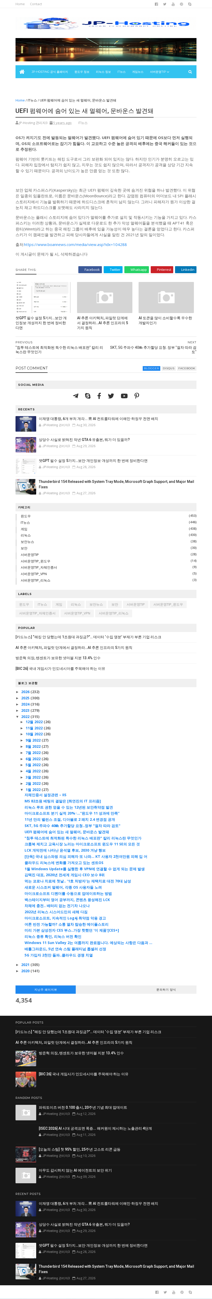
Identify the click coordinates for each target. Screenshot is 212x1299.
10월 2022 (35, 733)
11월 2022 (35, 727)
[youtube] (173, 4)
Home (20, 4)
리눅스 (26, 535)
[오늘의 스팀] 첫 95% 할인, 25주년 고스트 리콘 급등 (79, 1149)
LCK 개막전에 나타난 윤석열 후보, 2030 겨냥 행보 (65, 850)
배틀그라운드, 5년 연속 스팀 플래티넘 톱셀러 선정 (65, 948)
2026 (26, 691)
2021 (26, 964)
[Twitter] (112, 395)
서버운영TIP (30, 554)
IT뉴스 (121, 72)
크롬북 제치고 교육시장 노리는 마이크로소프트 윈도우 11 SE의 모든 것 (82, 843)
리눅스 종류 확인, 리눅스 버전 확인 (53, 936)
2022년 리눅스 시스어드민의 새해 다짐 (56, 911)
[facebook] (156, 4)
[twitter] (164, 4)
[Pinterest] (136, 395)
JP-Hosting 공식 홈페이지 (50, 72)
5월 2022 (34, 764)
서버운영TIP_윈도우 (35, 561)
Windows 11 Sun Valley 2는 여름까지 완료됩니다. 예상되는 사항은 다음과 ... (88, 942)
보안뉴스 (24, 84)
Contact (36, 4)
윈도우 (26, 516)
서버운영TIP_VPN (34, 573)
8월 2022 (34, 746)
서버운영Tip (158, 72)
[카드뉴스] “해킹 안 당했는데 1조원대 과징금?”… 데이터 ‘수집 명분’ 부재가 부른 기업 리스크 (88, 637)
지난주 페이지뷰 (45, 989)
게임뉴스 (137, 72)
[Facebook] (100, 395)
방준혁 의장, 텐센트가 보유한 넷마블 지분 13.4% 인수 (58, 658)
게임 (24, 529)
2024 (26, 704)
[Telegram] (76, 395)
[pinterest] (181, 4)
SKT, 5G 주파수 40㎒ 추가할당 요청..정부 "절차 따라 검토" (72, 825)
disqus (169, 368)
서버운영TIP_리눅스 (35, 580)
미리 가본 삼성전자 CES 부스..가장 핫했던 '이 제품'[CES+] (72, 930)
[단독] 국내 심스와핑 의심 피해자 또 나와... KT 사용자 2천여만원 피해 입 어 (86, 856)
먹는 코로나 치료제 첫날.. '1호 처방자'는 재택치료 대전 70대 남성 (78, 881)
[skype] (189, 4)
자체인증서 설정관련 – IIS (45, 794)
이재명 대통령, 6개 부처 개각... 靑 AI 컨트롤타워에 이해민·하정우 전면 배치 (98, 419)
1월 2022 (34, 789)
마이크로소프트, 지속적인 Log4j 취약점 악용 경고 (65, 918)
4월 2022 (34, 770)
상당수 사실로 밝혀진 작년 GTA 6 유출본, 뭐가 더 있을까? (84, 440)
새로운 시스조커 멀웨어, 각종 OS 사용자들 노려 (63, 887)
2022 (26, 716)
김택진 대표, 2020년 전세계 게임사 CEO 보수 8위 (65, 874)
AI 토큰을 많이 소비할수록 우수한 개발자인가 (165, 320)
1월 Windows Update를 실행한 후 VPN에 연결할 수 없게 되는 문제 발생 (85, 868)
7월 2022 (34, 752)
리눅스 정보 (103, 72)
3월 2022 (34, 777)
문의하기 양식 (166, 989)
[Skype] (88, 395)
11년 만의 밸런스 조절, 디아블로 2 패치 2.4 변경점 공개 (70, 819)
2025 (26, 697)
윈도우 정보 (81, 72)
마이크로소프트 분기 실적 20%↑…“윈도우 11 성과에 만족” (72, 813)
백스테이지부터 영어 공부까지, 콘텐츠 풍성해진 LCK (67, 899)
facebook (186, 368)
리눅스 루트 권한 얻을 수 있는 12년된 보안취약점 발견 (69, 807)
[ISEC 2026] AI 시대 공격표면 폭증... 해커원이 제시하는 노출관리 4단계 (95, 1128)
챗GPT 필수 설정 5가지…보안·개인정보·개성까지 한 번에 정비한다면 (41, 323)
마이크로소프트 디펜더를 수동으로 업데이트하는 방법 (68, 893)
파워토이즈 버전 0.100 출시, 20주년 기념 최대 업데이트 (83, 1107)
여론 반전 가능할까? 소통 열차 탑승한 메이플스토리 (67, 924)
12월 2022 (35, 721)
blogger (151, 368)
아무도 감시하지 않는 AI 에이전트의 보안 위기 (75, 1170)
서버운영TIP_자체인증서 (39, 567)
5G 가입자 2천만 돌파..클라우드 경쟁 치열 (59, 955)
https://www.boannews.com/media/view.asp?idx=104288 (75, 244)
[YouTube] (125, 395)
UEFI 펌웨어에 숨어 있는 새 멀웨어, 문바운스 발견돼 (67, 831)
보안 (24, 548)
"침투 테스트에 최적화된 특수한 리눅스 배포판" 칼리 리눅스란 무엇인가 (83, 838)
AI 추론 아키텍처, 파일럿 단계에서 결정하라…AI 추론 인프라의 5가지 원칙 (102, 323)
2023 (26, 710)
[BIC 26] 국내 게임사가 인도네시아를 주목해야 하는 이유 (60, 668)
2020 (26, 970)
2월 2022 (34, 783)
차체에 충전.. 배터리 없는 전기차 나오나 (57, 905)
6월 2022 (34, 758)
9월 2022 (34, 740)
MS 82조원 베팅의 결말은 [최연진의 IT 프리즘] (63, 801)
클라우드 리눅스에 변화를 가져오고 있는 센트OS (64, 862)
